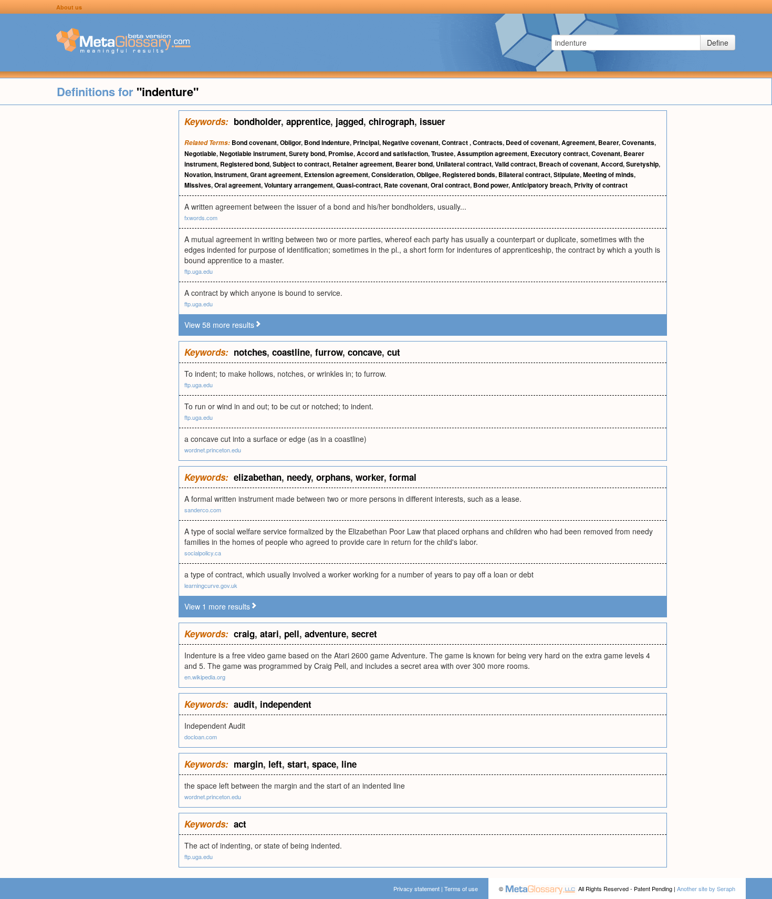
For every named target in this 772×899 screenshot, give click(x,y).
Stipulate (567, 174)
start (297, 764)
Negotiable (200, 153)
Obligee (427, 174)
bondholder (257, 121)
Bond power (490, 185)
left (275, 764)
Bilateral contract (524, 174)
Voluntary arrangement (298, 185)
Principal (366, 142)
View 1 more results (217, 606)
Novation (197, 174)
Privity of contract (601, 185)
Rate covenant (405, 185)
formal (402, 477)
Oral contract (450, 185)
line (349, 764)
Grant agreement (275, 174)
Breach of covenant (568, 164)
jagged (349, 121)
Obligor (290, 142)
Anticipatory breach (541, 185)
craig (244, 633)
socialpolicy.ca (202, 553)
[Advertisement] (89, 268)
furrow (328, 352)
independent (285, 704)
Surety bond (307, 153)
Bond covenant (254, 142)
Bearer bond (414, 164)
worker (370, 477)
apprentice (308, 121)
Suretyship (642, 164)
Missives (197, 185)
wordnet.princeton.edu (212, 450)
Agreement (578, 142)
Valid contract (515, 164)
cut (393, 352)
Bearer (608, 142)
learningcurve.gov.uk (210, 585)
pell (291, 633)
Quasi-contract (358, 185)
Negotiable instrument (253, 153)
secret (364, 633)
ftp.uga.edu (198, 271)
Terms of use (461, 888)
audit (244, 704)
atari (269, 633)
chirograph (391, 121)
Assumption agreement (492, 153)
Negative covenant (410, 142)
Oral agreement (237, 185)
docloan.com (200, 736)
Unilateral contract (464, 164)
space (324, 764)
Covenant (605, 153)
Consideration (392, 174)
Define (717, 42)
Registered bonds (468, 174)
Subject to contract (301, 164)
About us (69, 7)
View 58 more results (219, 324)
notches (250, 352)
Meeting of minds (608, 174)
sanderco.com (202, 509)
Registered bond (244, 164)
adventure (325, 633)
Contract (456, 142)
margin (248, 764)
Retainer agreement (362, 164)
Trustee (442, 153)
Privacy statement (416, 888)
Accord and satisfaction (392, 153)
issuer (432, 121)
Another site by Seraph (706, 888)
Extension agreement (336, 174)
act (240, 824)
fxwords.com (200, 217)
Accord (612, 164)
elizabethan (257, 477)
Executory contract (559, 153)
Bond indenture (327, 142)
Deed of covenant (532, 142)
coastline (291, 352)
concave (365, 352)
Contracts (488, 142)
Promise (340, 153)
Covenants (638, 142)
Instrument (230, 174)
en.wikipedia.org (204, 677)
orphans (333, 477)
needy (299, 477)
